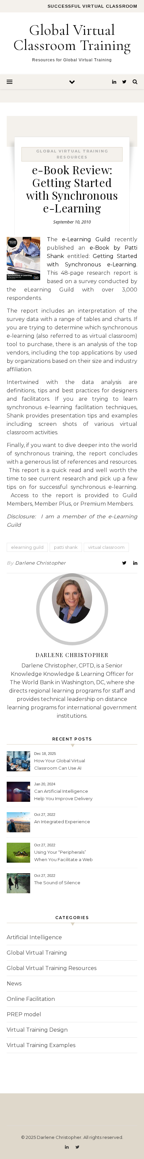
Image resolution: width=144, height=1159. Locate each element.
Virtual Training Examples (41, 1045)
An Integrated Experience (62, 821)
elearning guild (27, 547)
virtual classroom (106, 547)
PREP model (24, 1014)
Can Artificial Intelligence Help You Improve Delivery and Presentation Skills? (63, 795)
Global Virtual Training (37, 953)
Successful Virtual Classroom (92, 6)
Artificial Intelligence (34, 937)
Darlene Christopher (40, 563)
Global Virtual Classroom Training (72, 37)
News (14, 983)
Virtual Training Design (37, 1030)
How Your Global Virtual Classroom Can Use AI (59, 764)
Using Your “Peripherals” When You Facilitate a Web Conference (63, 856)
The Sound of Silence (57, 882)
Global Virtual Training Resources (51, 968)
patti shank (66, 547)
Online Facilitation (31, 999)
